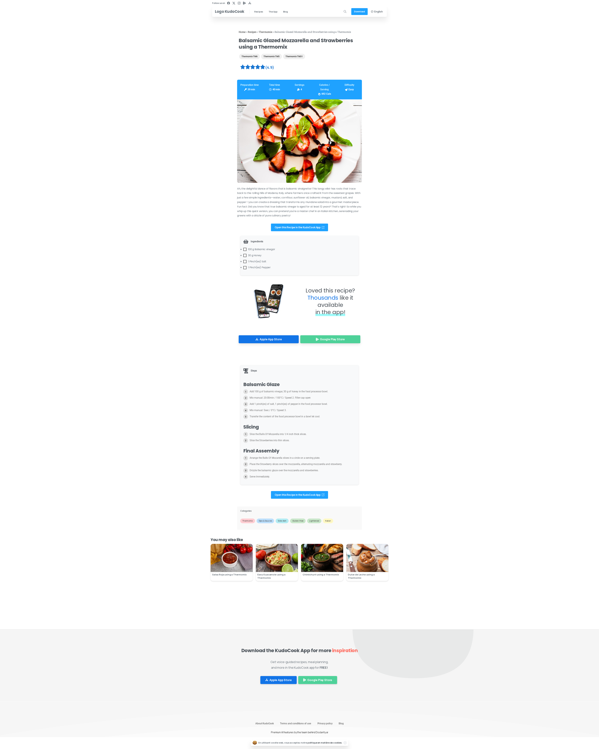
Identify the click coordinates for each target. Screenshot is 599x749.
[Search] (345, 11)
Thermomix (265, 31)
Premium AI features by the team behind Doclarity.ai (299, 732)
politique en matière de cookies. (324, 742)
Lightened (314, 520)
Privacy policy (325, 723)
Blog (341, 723)
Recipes (252, 31)
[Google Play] (244, 3)
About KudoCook (264, 723)
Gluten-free (297, 520)
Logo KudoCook (229, 11)
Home (242, 31)
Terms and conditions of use (295, 723)
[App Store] (249, 3)
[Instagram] (239, 3)
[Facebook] (228, 3)
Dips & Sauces (265, 520)
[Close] (345, 742)
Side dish (282, 520)
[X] (233, 3)
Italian (328, 520)
